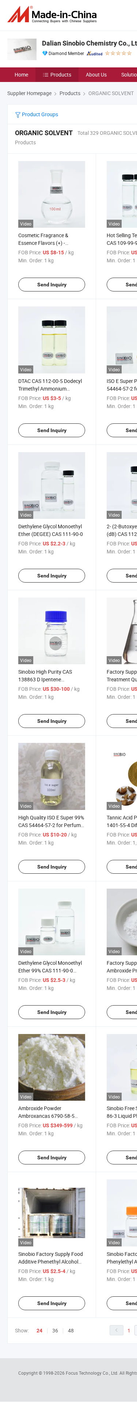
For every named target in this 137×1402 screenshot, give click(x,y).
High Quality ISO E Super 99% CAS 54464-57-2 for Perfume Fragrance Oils (51, 825)
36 (55, 1330)
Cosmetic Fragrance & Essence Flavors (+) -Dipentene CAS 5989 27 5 (46, 243)
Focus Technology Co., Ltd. (92, 1373)
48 (71, 1330)
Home (21, 74)
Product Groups (39, 114)
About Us (96, 74)
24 (39, 1331)
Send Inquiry (51, 284)
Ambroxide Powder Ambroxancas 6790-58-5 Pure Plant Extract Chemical (49, 1116)
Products (60, 74)
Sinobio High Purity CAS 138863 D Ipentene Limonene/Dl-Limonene (45, 679)
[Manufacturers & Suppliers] (53, 14)
